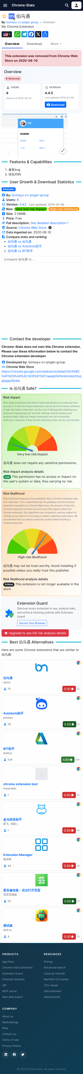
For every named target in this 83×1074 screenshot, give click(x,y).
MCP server (9, 991)
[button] (5, 5)
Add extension (52, 991)
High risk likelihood (64, 209)
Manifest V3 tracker (56, 979)
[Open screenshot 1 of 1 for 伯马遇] (35, 134)
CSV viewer (51, 985)
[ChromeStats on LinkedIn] (5, 1054)
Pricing (48, 961)
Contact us (9, 1034)
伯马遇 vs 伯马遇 (19, 241)
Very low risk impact (31, 209)
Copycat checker (54, 973)
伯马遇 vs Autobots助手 (25, 246)
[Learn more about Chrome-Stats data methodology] (50, 227)
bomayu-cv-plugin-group (22, 22)
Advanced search (55, 967)
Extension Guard (12, 973)
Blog (5, 1028)
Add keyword (52, 996)
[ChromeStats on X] (22, 1054)
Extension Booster (13, 979)
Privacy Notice (11, 1045)
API (4, 985)
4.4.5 (22, 204)
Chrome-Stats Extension (17, 967)
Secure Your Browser (32, 623)
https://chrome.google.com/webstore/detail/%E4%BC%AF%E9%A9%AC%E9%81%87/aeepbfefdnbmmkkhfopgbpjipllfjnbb (41, 376)
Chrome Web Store (32, 227)
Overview (12, 44)
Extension (49, 22)
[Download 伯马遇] (61, 97)
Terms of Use (10, 1039)
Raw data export (12, 996)
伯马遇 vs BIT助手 (20, 251)
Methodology (10, 1022)
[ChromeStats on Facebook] (14, 1054)
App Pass (8, 961)
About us (7, 1016)
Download (34, 44)
